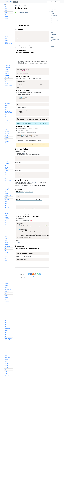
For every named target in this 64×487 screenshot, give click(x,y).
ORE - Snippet (7, 246)
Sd (5, 305)
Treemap (6, 359)
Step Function (7, 328)
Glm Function (7, 135)
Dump (6, 99)
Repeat (6, 283)
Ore (5, 248)
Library (6, 178)
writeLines (7, 375)
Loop (6, 197)
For (5, 118)
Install (6, 159)
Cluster (6, 38)
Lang (19, 5)
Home (16, 5)
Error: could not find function (55, 45)
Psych (6, 271)
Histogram (7, 144)
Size (5, 311)
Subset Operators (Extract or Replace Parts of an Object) (8, 339)
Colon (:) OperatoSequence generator (8, 43)
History (6, 146)
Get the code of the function (55, 40)
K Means (6, 170)
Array (6, 12)
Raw (6, 273)
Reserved (6, 287)
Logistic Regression (8, 195)
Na (5, 220)
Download (46, 69)
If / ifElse (6, 151)
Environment (7, 103)
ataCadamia (9, 1)
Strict (6, 334)
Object (6, 240)
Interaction (7, 163)
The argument (55, 22)
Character (7, 30)
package (20, 256)
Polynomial (7, 262)
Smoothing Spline (8, 313)
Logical (6, 193)
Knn (5, 174)
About (52, 7)
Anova (6, 8)
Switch (6, 347)
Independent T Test (8, 153)
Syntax (52, 11)
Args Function (55, 18)
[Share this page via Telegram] (40, 274)
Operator (6, 242)
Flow (6, 116)
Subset (6, 342)
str (19, 202)
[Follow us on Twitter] (33, 277)
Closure (6, 36)
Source (6, 318)
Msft (6, 215)
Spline (6, 326)
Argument (52, 13)
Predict (6, 266)
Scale (6, 299)
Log (5, 191)
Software (6, 316)
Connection (7, 55)
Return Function (8, 289)
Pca (5, 254)
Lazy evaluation (56, 20)
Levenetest (7, 176)
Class (6, 34)
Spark (6, 320)
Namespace (7, 224)
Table (6, 349)
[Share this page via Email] (35, 274)
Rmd (6, 293)
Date (6, 79)
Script (6, 303)
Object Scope (7, 238)
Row (6, 295)
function (28, 250)
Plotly (6, 260)
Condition (7, 52)
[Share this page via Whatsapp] (37, 274)
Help (6, 139)
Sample (6, 297)
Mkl (5, 205)
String (6, 336)
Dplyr (6, 93)
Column (6, 48)
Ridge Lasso (7, 291)
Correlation (7, 59)
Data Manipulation (8, 67)
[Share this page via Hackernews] (33, 274)
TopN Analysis (7, 357)
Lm (5, 186)
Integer (6, 161)
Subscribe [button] (15, 1)
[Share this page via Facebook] (31, 274)
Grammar (7, 137)
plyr (31, 220)
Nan (5, 226)
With (6, 373)
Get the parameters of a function (54, 36)
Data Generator (8, 65)
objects (26, 17)
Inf (5, 155)
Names (6, 222)
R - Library (25, 262)
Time (6, 355)
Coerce (6, 40)
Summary (7, 345)
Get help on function (54, 31)
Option (6, 244)
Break (6, 26)
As (5, 14)
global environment (32, 182)
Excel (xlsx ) (7, 105)
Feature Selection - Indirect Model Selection (8, 212)
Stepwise (6, 330)
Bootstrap (7, 23)
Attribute (6, 16)
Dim (5, 90)
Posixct (6, 264)
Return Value (53, 24)
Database (7, 77)
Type (6, 361)
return (24, 153)
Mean (6, 203)
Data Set (6, 69)
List (5, 184)
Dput (6, 95)
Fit (5, 114)
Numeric (6, 236)
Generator (7, 131)
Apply (6, 10)
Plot (5, 258)
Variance (6, 367)
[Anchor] (23, 15)
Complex (6, 50)
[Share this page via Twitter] (29, 274)
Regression (7, 279)
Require (6, 285)
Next (6, 228)
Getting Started (8, 133)
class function (33, 17)
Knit (5, 172)
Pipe (6, 256)
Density (6, 83)
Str (5, 332)
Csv (5, 63)
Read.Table (7, 275)
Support (52, 42)
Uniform (6, 363)
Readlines (7, 277)
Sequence (7, 307)
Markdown (7, 199)
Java (5, 165)
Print (6, 268)
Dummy (6, 97)
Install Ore (7, 157)
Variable (6, 365)
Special (6, 324)
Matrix (6, 201)
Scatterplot (7, 301)
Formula (6, 120)
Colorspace (7, 46)
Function (6, 126)
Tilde (6, 353)
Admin (6, 6)
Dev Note (6, 88)
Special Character (8, 322)
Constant (6, 57)
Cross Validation (8, 61)
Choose (6, 32)
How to (52, 28)
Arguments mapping (54, 16)
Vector (6, 369)
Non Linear (7, 230)
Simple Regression (8, 309)
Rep (5, 281)
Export (6, 107)
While (6, 371)
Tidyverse (7, 351)
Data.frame (7, 73)
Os (5, 250)
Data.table (7, 75)
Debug (6, 81)
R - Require (20, 262)
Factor (6, 109)
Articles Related (53, 9)
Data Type (7, 71)
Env (5, 101)
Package (6, 252)
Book (6, 21)
